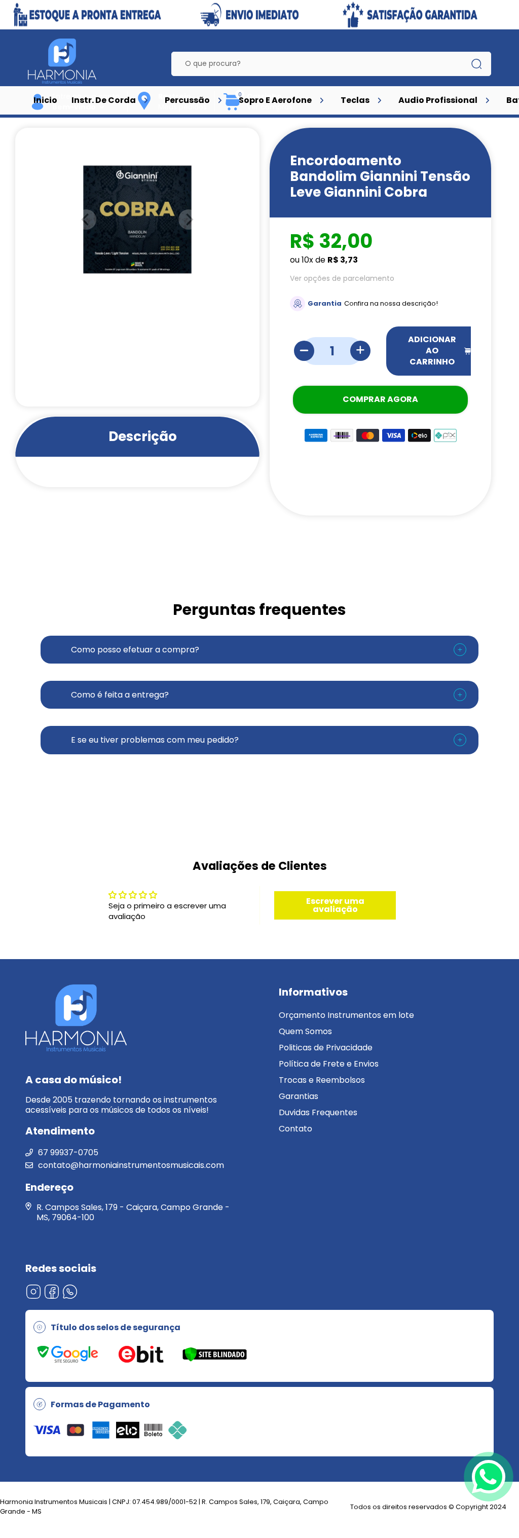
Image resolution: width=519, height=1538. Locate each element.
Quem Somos (305, 1031)
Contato (295, 1128)
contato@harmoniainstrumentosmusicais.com (131, 1165)
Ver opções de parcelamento (342, 278)
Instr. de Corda (103, 100)
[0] (232, 108)
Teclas (355, 100)
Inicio (45, 100)
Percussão (187, 100)
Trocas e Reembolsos (322, 1080)
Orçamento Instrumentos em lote (346, 1015)
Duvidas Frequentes (318, 1112)
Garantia (325, 303)
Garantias (298, 1096)
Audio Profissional (437, 100)
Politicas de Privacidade (326, 1047)
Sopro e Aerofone (275, 100)
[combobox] (323, 63)
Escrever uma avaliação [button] (335, 905)
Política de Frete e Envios (329, 1064)
